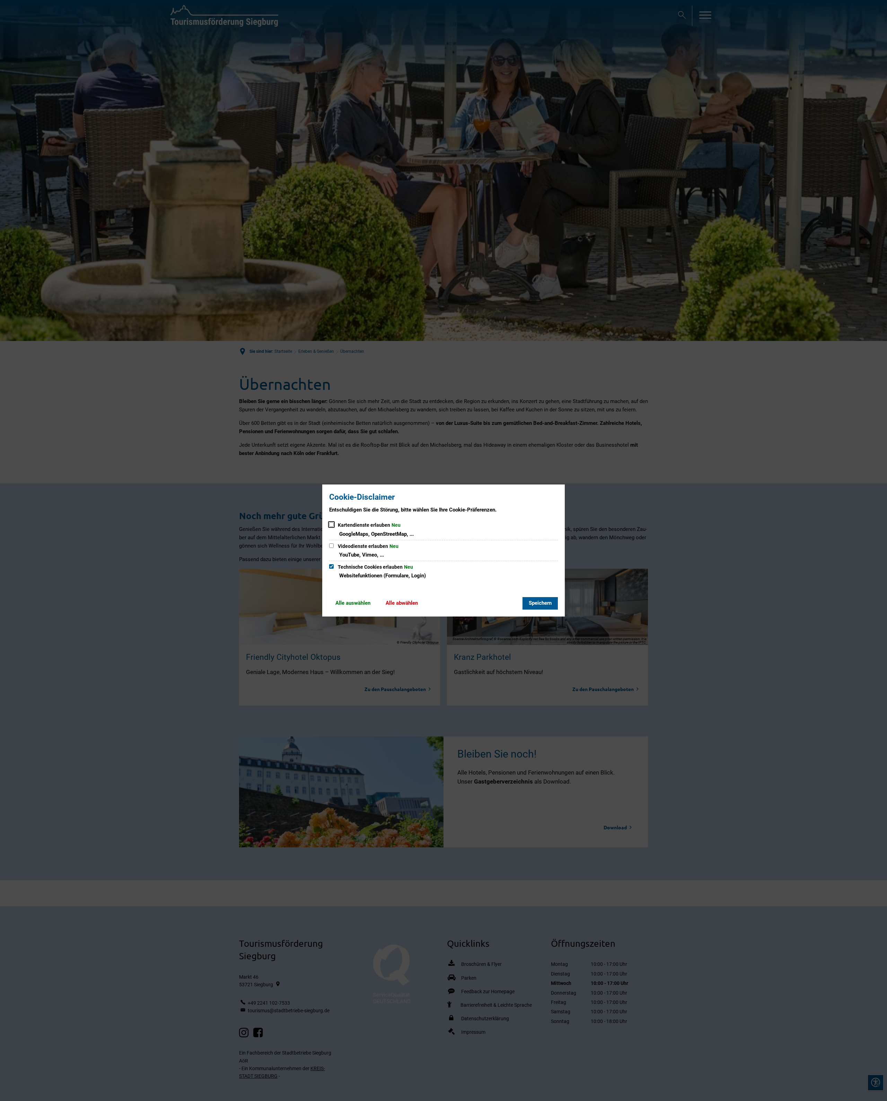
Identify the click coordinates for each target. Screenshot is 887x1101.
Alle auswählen (352, 603)
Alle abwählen (402, 603)
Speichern (540, 603)
